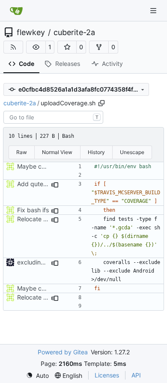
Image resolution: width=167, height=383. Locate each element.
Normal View (57, 152)
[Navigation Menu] (154, 10)
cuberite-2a (74, 32)
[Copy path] (101, 103)
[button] (36, 47)
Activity (112, 63)
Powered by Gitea (63, 352)
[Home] (16, 10)
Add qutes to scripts (45, 183)
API (136, 375)
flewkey (31, 32)
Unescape (132, 152)
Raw (21, 152)
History (96, 152)
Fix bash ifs (33, 210)
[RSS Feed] (13, 47)
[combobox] (53, 117)
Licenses (107, 375)
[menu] (37, 375)
